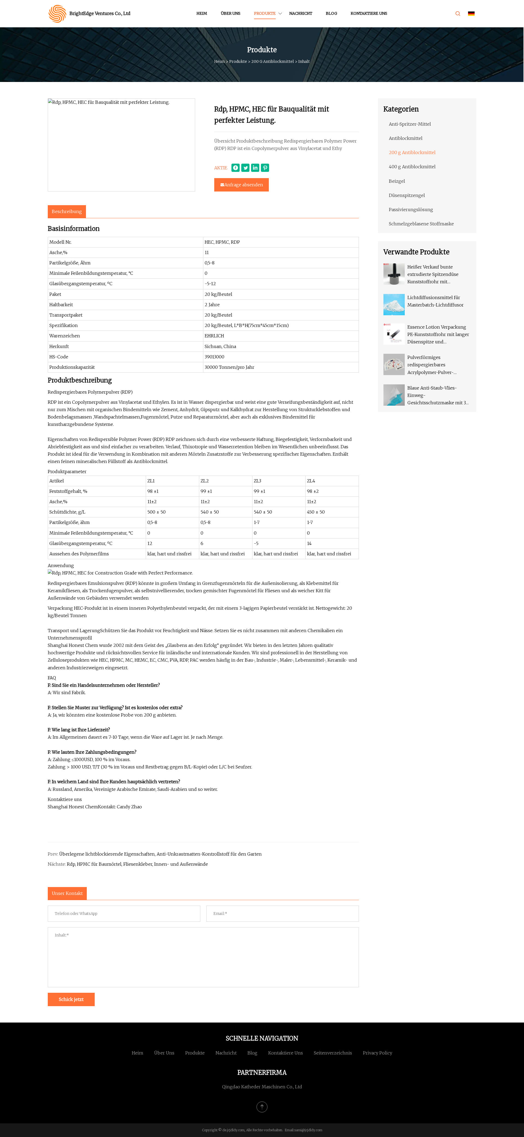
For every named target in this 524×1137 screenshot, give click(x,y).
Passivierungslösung (411, 209)
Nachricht (300, 13)
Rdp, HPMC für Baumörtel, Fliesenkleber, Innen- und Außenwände (137, 864)
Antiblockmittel (405, 138)
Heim (201, 13)
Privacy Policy (377, 1053)
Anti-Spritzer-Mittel (410, 124)
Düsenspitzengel (407, 195)
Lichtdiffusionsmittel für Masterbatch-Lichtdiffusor (435, 301)
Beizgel (397, 181)
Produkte (265, 13)
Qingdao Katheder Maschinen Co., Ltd (262, 1086)
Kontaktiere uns (369, 13)
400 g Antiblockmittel (412, 166)
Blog (331, 13)
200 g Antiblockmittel (272, 61)
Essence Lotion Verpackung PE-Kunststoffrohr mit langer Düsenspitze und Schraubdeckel (438, 335)
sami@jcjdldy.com (308, 1130)
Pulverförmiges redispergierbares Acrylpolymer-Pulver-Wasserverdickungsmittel (434, 365)
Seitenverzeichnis (333, 1053)
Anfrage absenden (243, 184)
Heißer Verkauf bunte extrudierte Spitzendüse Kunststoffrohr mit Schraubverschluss (432, 275)
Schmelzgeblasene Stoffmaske (421, 223)
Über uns (230, 13)
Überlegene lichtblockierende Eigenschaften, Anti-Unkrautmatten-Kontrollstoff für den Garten (160, 854)
